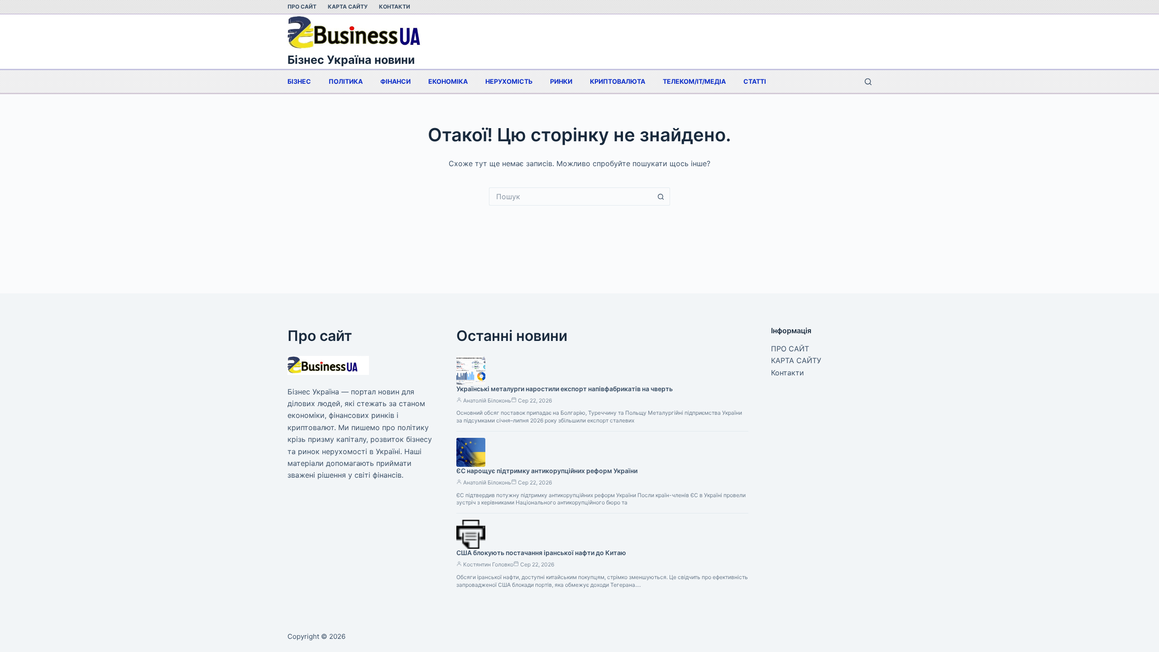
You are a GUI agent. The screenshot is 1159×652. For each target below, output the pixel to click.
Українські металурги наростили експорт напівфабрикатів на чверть (564, 389)
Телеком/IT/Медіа (694, 81)
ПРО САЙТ (301, 6)
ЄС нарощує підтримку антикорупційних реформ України (546, 471)
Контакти (394, 6)
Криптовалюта (617, 81)
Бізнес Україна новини (351, 60)
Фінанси (395, 81)
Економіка (448, 81)
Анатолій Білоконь (487, 400)
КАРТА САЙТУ (348, 6)
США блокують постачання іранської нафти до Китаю (541, 552)
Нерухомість (508, 81)
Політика (346, 81)
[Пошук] (868, 81)
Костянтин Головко (488, 564)
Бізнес (299, 81)
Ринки (561, 81)
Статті (754, 81)
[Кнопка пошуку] (661, 196)
